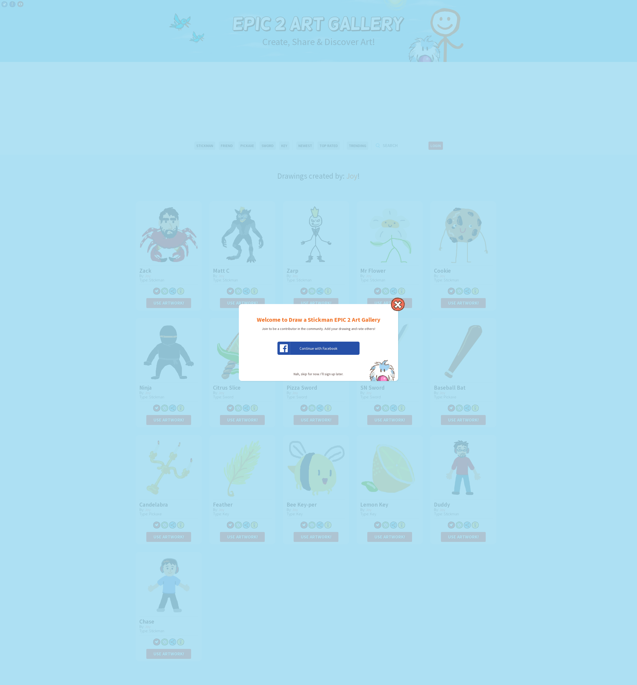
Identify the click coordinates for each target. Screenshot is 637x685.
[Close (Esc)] (398, 304)
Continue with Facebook (318, 348)
